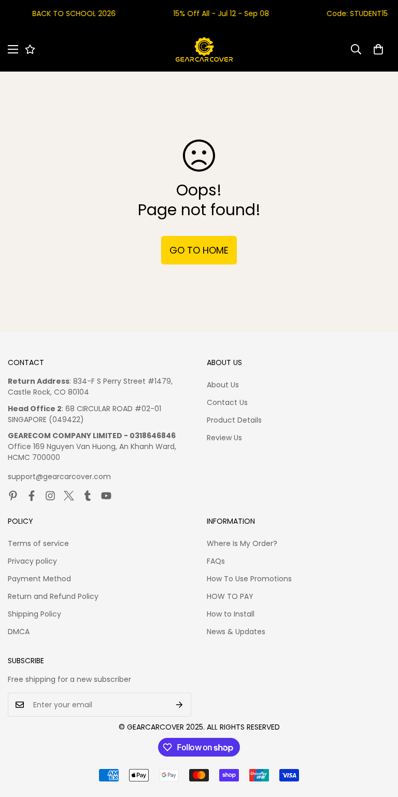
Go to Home (199, 250)
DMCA (19, 631)
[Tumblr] (87, 496)
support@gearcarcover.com (59, 476)
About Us (223, 385)
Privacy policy (32, 561)
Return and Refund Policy (53, 596)
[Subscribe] (179, 705)
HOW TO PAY (230, 596)
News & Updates (236, 631)
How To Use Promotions (249, 579)
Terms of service (38, 543)
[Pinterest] (13, 496)
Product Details (234, 420)
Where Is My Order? (242, 543)
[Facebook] (31, 496)
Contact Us (227, 402)
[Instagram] (50, 496)
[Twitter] (69, 496)
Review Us (224, 437)
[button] (378, 49)
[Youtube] (106, 496)
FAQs (216, 561)
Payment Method (39, 579)
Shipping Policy (34, 614)
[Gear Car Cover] (204, 49)
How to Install (230, 614)
